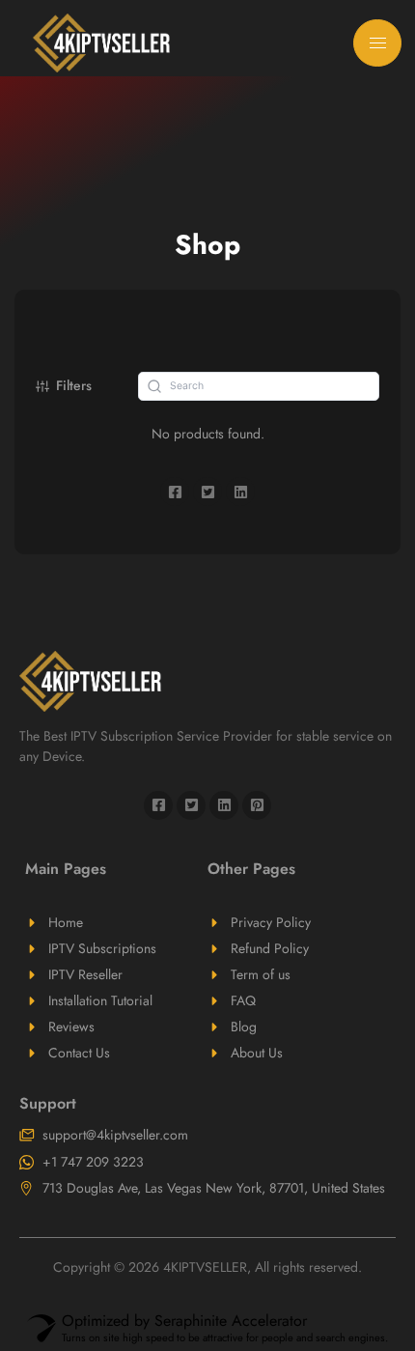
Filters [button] (74, 385)
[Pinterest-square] (256, 805)
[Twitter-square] (191, 805)
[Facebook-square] (158, 805)
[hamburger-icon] (377, 43)
